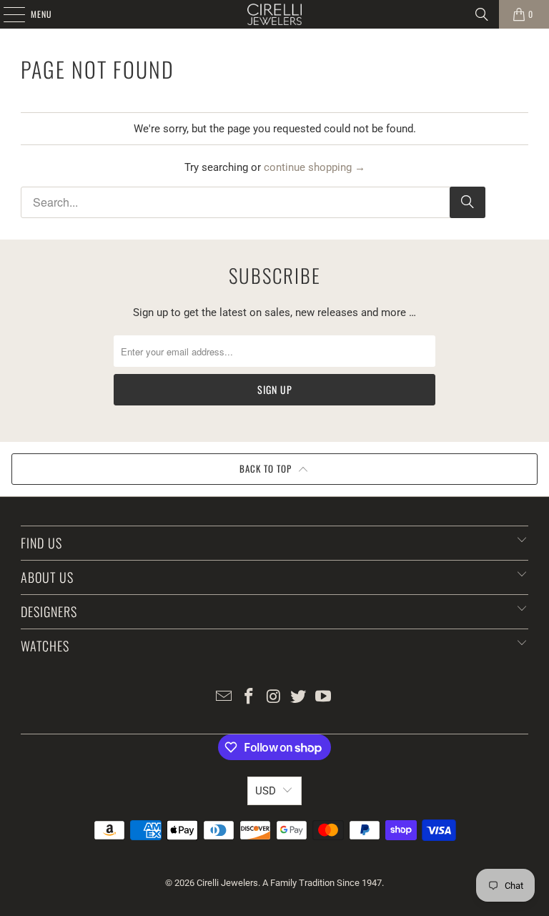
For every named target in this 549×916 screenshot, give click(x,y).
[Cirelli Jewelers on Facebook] (248, 697)
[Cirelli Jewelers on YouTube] (324, 697)
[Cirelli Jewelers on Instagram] (274, 697)
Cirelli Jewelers (227, 882)
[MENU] (6, 14)
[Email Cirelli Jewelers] (224, 697)
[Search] (481, 14)
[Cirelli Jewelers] (274, 14)
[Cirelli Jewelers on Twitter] (299, 697)
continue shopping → (314, 167)
